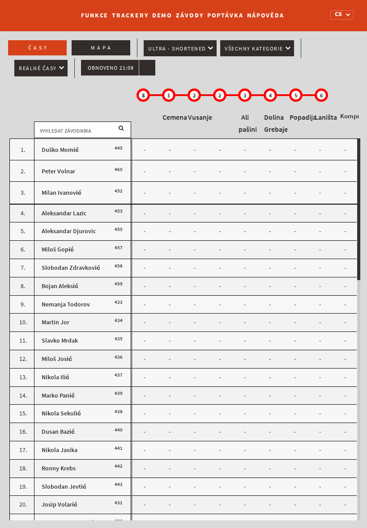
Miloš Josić (57, 359)
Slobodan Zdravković (71, 268)
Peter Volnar (58, 171)
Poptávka (225, 15)
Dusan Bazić (58, 431)
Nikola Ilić (55, 377)
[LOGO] (41, 11)
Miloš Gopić (58, 249)
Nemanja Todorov (66, 304)
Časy (38, 47)
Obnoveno (111, 67)
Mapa (102, 47)
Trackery (130, 15)
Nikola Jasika (59, 450)
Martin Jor (55, 322)
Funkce (94, 15)
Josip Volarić (59, 504)
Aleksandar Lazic (64, 213)
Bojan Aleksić (60, 286)
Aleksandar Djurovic (69, 231)
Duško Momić (60, 150)
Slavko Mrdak (60, 340)
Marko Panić (58, 395)
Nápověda (265, 15)
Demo (162, 15)
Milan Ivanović (61, 193)
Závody (189, 15)
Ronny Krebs (59, 468)
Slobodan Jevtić (64, 486)
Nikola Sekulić (61, 413)
